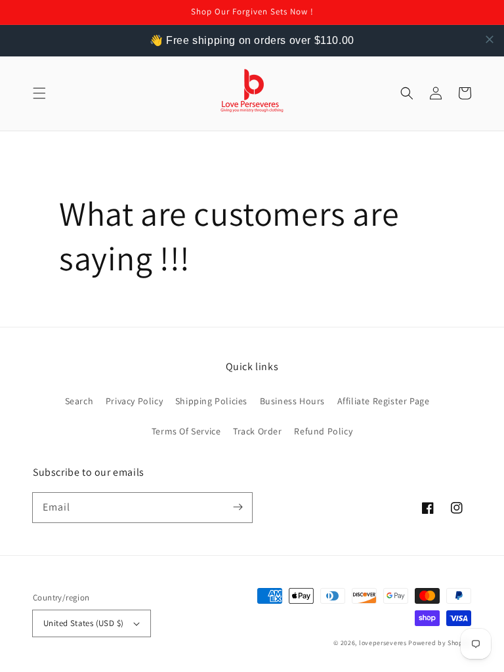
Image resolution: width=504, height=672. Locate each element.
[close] (489, 39)
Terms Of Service (186, 431)
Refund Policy (323, 431)
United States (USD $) (83, 623)
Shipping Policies (211, 401)
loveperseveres (383, 643)
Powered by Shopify (439, 643)
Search (79, 401)
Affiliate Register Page (383, 401)
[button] (39, 93)
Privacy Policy (134, 401)
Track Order (257, 431)
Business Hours (292, 401)
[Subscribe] (237, 507)
